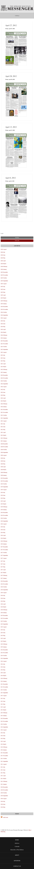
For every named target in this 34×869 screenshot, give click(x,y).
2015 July (3, 629)
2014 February (4, 678)
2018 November (4, 515)
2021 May (3, 429)
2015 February (4, 644)
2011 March (3, 778)
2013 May (3, 704)
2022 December (4, 375)
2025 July (3, 286)
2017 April (3, 569)
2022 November (4, 378)
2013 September (4, 692)
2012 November (4, 721)
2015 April (3, 638)
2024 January (4, 338)
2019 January (4, 509)
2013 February (4, 712)
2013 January (4, 715)
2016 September (4, 589)
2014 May (3, 669)
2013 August (4, 695)
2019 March (3, 504)
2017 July (3, 561)
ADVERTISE (17, 860)
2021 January (4, 441)
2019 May (3, 498)
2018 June (3, 529)
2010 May (3, 807)
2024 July (3, 321)
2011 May (3, 772)
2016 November (4, 584)
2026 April (3, 260)
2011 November (4, 755)
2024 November (4, 309)
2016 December (4, 581)
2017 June (3, 564)
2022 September (4, 383)
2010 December (4, 787)
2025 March (3, 298)
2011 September (4, 761)
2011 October (4, 758)
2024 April (3, 329)
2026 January (4, 269)
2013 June (3, 701)
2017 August (4, 558)
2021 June (3, 426)
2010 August (4, 798)
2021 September (4, 418)
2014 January (4, 681)
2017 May (3, 567)
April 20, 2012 (11, 76)
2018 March (3, 538)
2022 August (4, 386)
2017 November (4, 549)
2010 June (3, 804)
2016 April (3, 604)
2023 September (4, 349)
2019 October (4, 484)
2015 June (3, 632)
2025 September (4, 280)
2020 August (4, 455)
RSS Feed (5, 817)
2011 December (4, 752)
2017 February (4, 575)
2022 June (3, 392)
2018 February (4, 541)
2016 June (3, 598)
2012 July (3, 732)
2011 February (4, 781)
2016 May (3, 601)
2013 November (4, 687)
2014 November (4, 652)
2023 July (3, 355)
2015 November (4, 618)
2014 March (3, 675)
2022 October (4, 381)
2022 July (3, 389)
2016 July (3, 595)
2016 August (4, 592)
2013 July (3, 698)
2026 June (3, 255)
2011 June (3, 770)
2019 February (4, 506)
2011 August (4, 764)
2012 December (4, 718)
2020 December (4, 444)
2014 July (3, 664)
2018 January (4, 544)
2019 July (3, 492)
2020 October (4, 449)
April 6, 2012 (10, 177)
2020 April (3, 466)
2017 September (4, 555)
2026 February (4, 266)
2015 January (4, 647)
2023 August (4, 352)
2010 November (4, 790)
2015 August (4, 627)
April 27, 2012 (11, 25)
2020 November (4, 446)
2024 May (3, 326)
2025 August (4, 283)
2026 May (3, 258)
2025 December (4, 272)
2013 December (4, 684)
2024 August (4, 318)
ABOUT (17, 855)
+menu (17, 15)
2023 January (4, 372)
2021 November (4, 412)
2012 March (3, 744)
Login (2, 233)
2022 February (4, 403)
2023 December (4, 341)
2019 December (4, 478)
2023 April (3, 363)
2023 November (4, 343)
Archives (17, 843)
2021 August (4, 421)
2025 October (4, 278)
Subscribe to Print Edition (17, 849)
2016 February (4, 609)
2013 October (4, 690)
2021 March (3, 435)
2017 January (4, 578)
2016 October (4, 587)
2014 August (4, 661)
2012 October (4, 724)
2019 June (3, 495)
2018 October (4, 518)
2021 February (4, 438)
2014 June (3, 667)
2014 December (4, 649)
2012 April (3, 741)
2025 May (3, 292)
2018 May (3, 532)
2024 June (3, 323)
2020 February (4, 472)
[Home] (17, 8)
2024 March (3, 332)
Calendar (17, 846)
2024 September (4, 315)
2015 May (3, 635)
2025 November (4, 275)
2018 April (3, 535)
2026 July (3, 252)
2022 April (3, 398)
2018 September (4, 521)
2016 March (3, 607)
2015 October (4, 621)
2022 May (3, 395)
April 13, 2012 (11, 127)
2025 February (4, 300)
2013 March (3, 710)
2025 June (3, 289)
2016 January (4, 612)
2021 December (4, 409)
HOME (17, 840)
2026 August (4, 249)
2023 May (3, 361)
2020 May (3, 464)
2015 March (3, 641)
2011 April (3, 775)
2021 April (3, 432)
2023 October (4, 346)
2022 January (4, 406)
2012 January (4, 750)
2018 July (3, 526)
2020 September (4, 452)
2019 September (4, 486)
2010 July (3, 801)
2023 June (3, 358)
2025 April (3, 295)
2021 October (4, 415)
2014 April (3, 672)
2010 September (4, 795)
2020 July (3, 458)
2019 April (3, 501)
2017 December (4, 546)
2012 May (3, 738)
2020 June (3, 461)
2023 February (4, 369)
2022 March (3, 401)
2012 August (4, 730)
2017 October (4, 552)
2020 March (3, 469)
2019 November (4, 481)
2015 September (4, 624)
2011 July (3, 767)
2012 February (4, 747)
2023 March (3, 366)
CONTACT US (17, 866)
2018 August (4, 524)
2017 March (3, 572)
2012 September (4, 727)
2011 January (4, 784)
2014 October (4, 655)
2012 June (3, 735)
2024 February (4, 335)
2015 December (4, 615)
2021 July (3, 423)
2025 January (4, 303)
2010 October (4, 792)
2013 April (3, 707)
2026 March (3, 263)
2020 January (4, 475)
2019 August (4, 489)
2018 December (4, 512)
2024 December (4, 306)
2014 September (4, 658)
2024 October (4, 312)
